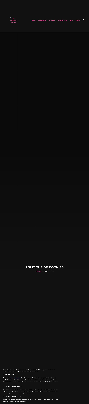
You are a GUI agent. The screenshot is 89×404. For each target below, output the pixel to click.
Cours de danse (62, 20)
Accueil (33, 20)
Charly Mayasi (42, 20)
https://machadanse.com (15, 377)
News (71, 20)
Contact (78, 20)
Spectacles (52, 20)
